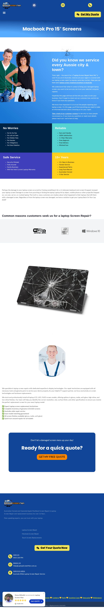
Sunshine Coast (74, 598)
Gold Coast (26, 598)
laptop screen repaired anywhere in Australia (76, 83)
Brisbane (16, 598)
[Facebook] (34, 5)
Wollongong (97, 598)
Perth (64, 598)
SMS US (16, 555)
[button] (4, 13)
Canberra (55, 598)
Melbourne (37, 598)
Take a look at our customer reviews (65, 113)
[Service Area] (10, 573)
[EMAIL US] (63, 5)
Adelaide (46, 598)
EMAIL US (17, 563)
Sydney (7, 598)
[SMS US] (90, 5)
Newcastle (86, 598)
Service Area (19, 571)
